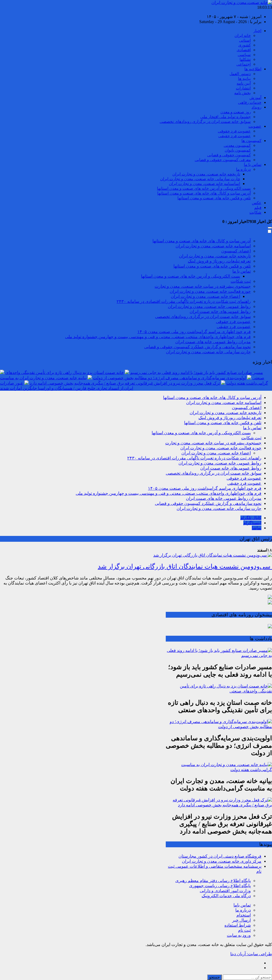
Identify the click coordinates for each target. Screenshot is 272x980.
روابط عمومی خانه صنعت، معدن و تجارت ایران (209, 306)
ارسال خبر (241, 920)
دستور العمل (240, 74)
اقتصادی (244, 50)
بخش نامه (242, 93)
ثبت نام (244, 930)
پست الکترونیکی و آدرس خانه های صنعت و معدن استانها (204, 188)
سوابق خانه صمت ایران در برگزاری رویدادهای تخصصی (205, 121)
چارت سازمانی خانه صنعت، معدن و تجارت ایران (200, 179)
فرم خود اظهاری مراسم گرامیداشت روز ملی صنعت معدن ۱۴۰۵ (194, 331)
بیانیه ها (244, 78)
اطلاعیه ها (252, 69)
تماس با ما (252, 164)
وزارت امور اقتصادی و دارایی (225, 890)
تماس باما (242, 905)
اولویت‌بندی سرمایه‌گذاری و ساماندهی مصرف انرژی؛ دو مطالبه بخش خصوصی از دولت (169, 378)
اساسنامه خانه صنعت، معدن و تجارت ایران (204, 184)
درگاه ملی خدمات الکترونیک (226, 895)
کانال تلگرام (250, 517)
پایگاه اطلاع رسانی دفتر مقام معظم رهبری (213, 880)
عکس (256, 203)
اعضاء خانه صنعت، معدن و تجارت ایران (205, 296)
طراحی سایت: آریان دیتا (251, 954)
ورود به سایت (239, 935)
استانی (245, 40)
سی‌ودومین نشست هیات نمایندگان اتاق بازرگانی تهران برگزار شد (185, 566)
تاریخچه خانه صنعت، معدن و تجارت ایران (206, 174)
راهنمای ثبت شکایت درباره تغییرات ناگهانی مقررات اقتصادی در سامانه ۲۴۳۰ (184, 301)
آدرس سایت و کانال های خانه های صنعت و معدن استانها (204, 193)
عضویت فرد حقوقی (234, 131)
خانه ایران (243, 35)
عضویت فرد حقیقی (234, 136)
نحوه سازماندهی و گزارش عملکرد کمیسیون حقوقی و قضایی (197, 347)
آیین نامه (244, 83)
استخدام (243, 915)
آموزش (255, 98)
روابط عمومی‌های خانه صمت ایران (220, 311)
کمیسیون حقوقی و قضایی (229, 155)
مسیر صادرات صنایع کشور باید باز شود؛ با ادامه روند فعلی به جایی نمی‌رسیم (196, 372)
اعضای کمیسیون (236, 251)
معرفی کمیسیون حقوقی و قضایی (223, 160)
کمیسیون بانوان (238, 150)
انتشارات (243, 88)
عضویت (254, 126)
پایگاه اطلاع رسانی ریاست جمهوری (220, 885)
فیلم (257, 207)
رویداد (256, 107)
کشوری (244, 45)
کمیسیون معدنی (237, 145)
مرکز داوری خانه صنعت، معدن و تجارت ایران (221, 861)
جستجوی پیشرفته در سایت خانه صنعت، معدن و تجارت (203, 286)
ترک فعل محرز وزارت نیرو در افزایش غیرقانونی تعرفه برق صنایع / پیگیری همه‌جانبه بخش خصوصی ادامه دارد (125, 383)
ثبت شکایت (241, 281)
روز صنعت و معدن (235, 112)
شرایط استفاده (237, 925)
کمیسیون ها (251, 141)
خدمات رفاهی (249, 102)
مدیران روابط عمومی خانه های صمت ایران (213, 341)
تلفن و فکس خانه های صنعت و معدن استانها (214, 198)
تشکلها (245, 59)
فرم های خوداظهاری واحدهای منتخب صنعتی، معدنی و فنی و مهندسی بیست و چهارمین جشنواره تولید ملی (158, 336)
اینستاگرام (252, 523)
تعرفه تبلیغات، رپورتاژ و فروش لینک (219, 261)
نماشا (256, 528)
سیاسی (244, 55)
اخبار (257, 31)
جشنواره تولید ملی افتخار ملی (225, 117)
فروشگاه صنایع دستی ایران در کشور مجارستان (219, 856)
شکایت (255, 212)
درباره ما (243, 169)
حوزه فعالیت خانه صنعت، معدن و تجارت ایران (210, 291)
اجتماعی (243, 64)
